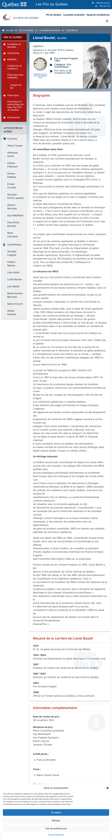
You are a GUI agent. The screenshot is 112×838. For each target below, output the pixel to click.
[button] (107, 788)
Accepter (56, 812)
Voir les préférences (56, 828)
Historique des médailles (15, 76)
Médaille (11, 59)
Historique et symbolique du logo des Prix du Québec (15, 105)
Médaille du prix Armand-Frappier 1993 (40, 75)
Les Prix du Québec (52, 4)
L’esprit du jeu (15, 86)
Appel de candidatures (98, 14)
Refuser (56, 820)
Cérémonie (13, 53)
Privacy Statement (56, 834)
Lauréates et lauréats (74, 14)
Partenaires (13, 117)
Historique (13, 95)
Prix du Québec (53, 14)
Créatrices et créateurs (14, 67)
